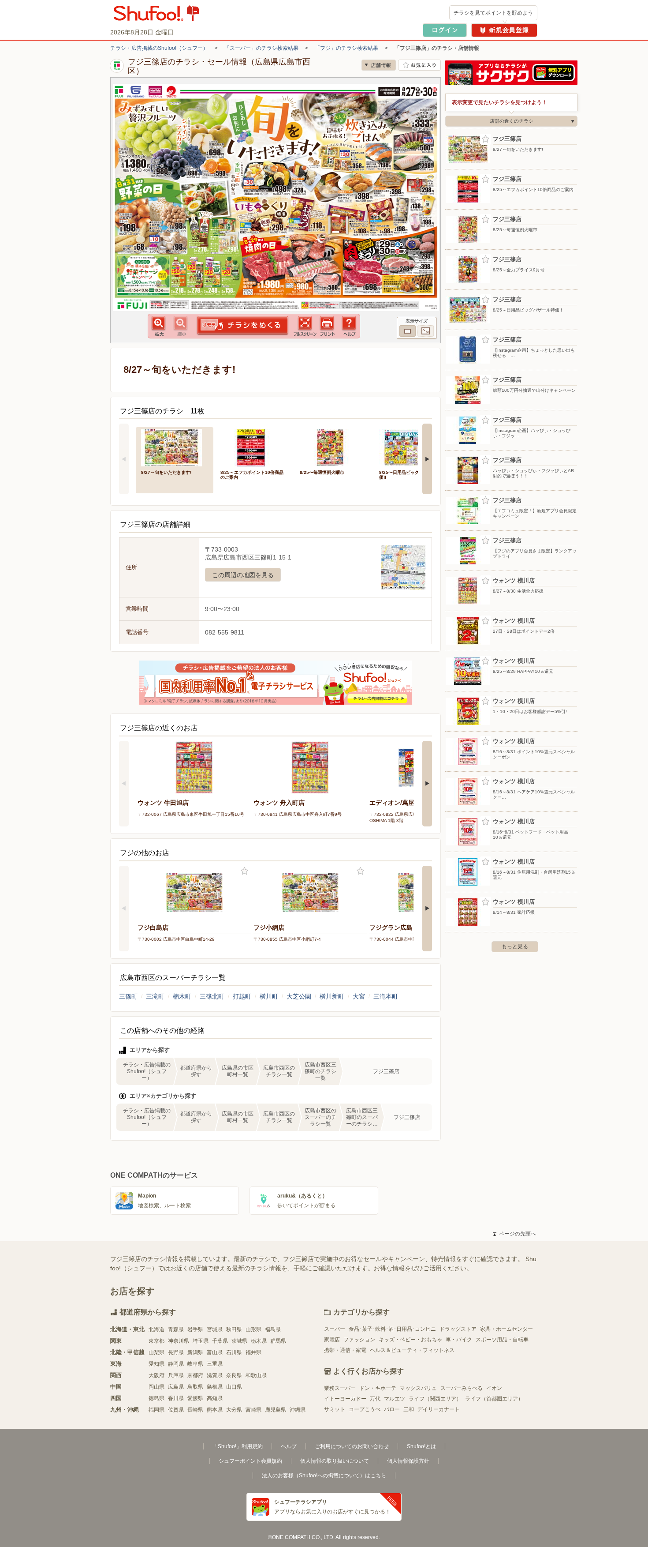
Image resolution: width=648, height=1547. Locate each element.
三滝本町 (385, 996)
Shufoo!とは (421, 1446)
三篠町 (128, 996)
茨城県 (239, 1341)
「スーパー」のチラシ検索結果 (261, 48)
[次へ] (427, 459)
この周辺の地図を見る (243, 574)
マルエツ (394, 1399)
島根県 (215, 1387)
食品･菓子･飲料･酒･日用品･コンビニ (392, 1329)
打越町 (242, 996)
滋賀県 (215, 1375)
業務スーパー (340, 1388)
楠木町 (182, 996)
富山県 (215, 1352)
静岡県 (176, 1364)
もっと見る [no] (515, 946)
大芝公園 (299, 996)
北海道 (156, 1329)
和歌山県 (256, 1375)
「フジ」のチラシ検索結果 (346, 48)
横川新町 (332, 996)
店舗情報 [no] (378, 65)
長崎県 (195, 1410)
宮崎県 (253, 1410)
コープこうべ (364, 1409)
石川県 (234, 1352)
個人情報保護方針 (408, 1461)
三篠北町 (212, 996)
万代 (375, 1399)
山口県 (234, 1387)
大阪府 (156, 1375)
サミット (334, 1409)
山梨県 (156, 1352)
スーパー (334, 1329)
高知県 (215, 1398)
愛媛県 (195, 1398)
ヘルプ (289, 1446)
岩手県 (195, 1329)
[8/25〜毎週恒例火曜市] (333, 446)
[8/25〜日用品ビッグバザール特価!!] (412, 446)
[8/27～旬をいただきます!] (174, 446)
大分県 (234, 1410)
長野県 (176, 1352)
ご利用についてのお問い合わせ (352, 1446)
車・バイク (459, 1340)
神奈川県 (178, 1341)
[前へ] (124, 459)
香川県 (176, 1398)
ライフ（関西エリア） (435, 1399)
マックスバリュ (418, 1388)
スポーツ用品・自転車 (502, 1340)
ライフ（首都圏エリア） (494, 1399)
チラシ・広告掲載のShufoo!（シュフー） (159, 48)
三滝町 (155, 996)
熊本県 (215, 1410)
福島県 (273, 1329)
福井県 (253, 1352)
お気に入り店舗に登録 (419, 65)
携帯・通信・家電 (345, 1350)
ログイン (445, 30)
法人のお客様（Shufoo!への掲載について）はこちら (324, 1475)
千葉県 (220, 1341)
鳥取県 (195, 1387)
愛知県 (156, 1364)
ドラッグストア (458, 1329)
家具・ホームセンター (506, 1329)
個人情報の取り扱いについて (334, 1461)
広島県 (176, 1387)
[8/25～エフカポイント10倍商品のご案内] (254, 446)
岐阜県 (195, 1364)
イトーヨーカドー (345, 1399)
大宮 (359, 996)
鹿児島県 (275, 1410)
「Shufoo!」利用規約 (237, 1446)
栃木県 (259, 1341)
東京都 (156, 1341)
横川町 (269, 996)
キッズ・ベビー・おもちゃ (410, 1340)
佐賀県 (176, 1410)
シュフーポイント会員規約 (250, 1461)
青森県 (176, 1329)
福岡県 (156, 1410)
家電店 (332, 1340)
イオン (494, 1388)
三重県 (215, 1364)
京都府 (195, 1375)
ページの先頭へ (514, 1234)
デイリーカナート (438, 1409)
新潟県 (195, 1352)
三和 (408, 1409)
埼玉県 (201, 1341)
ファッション (359, 1340)
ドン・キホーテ (377, 1388)
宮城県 (215, 1329)
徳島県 (156, 1398)
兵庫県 (176, 1375)
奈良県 (234, 1375)
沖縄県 (297, 1410)
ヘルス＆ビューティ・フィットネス (412, 1350)
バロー (392, 1409)
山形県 (253, 1329)
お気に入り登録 (244, 871)
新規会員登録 (504, 30)
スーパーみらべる (461, 1388)
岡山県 (156, 1387)
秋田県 (234, 1329)
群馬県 (278, 1341)
